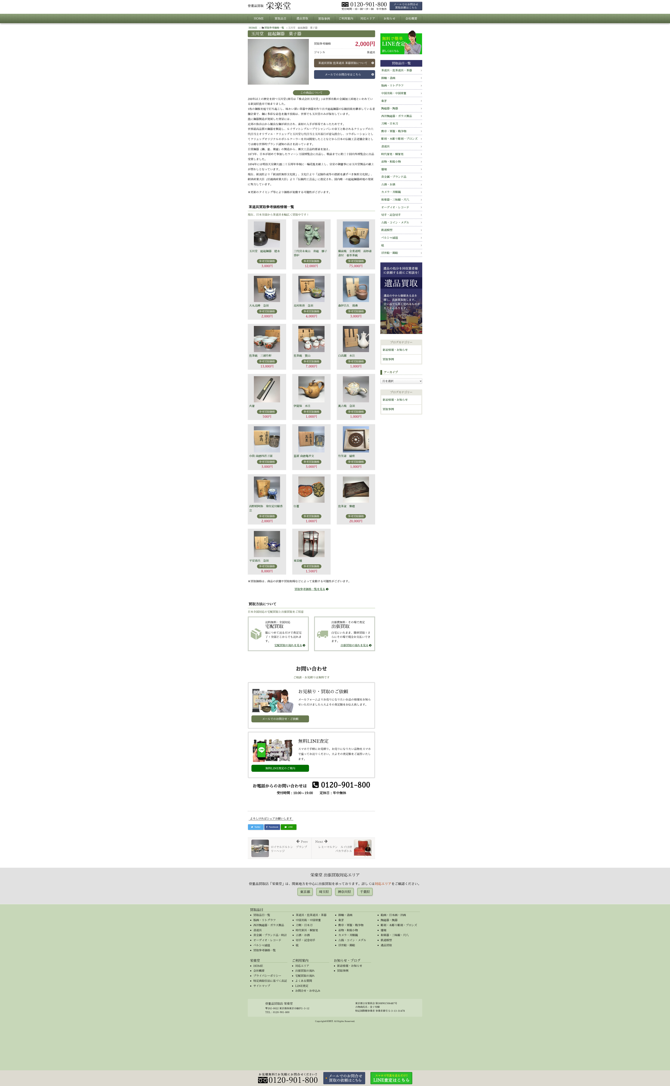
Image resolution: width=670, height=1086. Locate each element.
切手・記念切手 (391, 215)
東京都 (305, 891)
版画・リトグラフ (392, 85)
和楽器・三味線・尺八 (395, 200)
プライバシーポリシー (267, 976)
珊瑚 (384, 169)
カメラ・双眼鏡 (391, 192)
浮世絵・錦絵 (389, 253)
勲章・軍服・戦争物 (393, 131)
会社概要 (259, 971)
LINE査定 (301, 986)
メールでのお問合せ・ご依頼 (280, 719)
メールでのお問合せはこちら (343, 74)
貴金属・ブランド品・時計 (270, 935)
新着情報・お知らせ (395, 350)
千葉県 (365, 891)
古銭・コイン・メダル (395, 222)
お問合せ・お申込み (307, 991)
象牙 (384, 101)
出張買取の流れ (305, 971)
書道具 (385, 146)
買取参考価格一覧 (274, 27)
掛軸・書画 (388, 78)
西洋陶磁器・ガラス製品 (396, 116)
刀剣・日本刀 (389, 123)
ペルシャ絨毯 (389, 238)
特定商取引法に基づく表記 (270, 981)
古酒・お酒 (388, 184)
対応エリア (383, 883)
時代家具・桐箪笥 (307, 930)
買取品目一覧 (261, 915)
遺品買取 (386, 945)
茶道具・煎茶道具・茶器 (396, 70)
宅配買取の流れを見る (288, 645)
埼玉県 (324, 891)
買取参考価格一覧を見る (310, 589)
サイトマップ (261, 986)
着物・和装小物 (391, 161)
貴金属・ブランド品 (393, 177)
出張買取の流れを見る (354, 645)
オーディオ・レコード (395, 207)
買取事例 (388, 359)
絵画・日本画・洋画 (393, 915)
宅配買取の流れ (305, 976)
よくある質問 (303, 981)
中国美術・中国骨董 (393, 93)
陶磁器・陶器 (389, 108)
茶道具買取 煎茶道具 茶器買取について (342, 63)
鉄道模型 (386, 230)
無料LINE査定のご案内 (280, 768)
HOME (253, 27)
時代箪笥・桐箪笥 (392, 154)
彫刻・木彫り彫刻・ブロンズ (399, 139)
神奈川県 (344, 891)
